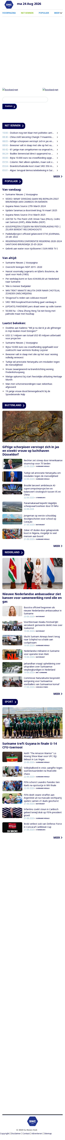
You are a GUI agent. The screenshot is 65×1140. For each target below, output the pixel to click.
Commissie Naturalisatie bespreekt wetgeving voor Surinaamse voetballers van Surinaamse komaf (42, 681)
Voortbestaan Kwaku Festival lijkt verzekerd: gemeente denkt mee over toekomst (43, 625)
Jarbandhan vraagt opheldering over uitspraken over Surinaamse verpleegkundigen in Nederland (42, 666)
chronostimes (42, 687)
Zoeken (9, 106)
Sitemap (48, 1134)
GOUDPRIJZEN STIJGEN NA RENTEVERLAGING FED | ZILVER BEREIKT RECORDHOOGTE (33, 228)
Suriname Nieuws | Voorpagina (22, 194)
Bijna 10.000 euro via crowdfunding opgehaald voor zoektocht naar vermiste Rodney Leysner (32, 349)
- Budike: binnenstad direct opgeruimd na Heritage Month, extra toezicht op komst (28, 154)
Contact (26, 1134)
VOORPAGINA (9, 13)
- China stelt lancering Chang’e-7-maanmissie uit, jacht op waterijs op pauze (28, 137)
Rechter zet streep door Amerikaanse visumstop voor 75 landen (43, 462)
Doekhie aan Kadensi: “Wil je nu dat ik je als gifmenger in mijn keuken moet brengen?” (33, 330)
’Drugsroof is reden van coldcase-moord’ (26, 298)
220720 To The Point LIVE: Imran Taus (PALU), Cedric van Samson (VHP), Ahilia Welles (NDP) (33, 221)
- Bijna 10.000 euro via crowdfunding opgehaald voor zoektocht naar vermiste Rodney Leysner (28, 158)
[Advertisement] (32, 977)
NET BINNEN (27, 13)
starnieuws (40, 498)
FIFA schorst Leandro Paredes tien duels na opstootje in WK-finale (42, 784)
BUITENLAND (13, 405)
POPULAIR (44, 13)
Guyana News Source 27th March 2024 (26, 206)
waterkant (40, 525)
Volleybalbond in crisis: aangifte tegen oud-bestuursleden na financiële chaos (43, 771)
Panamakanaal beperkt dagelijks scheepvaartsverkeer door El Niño (41, 505)
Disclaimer (16, 1134)
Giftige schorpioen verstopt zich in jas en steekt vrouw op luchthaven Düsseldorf (30, 451)
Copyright (4, 1134)
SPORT (9, 702)
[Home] (8, 4)
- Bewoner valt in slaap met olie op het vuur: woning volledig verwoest (28, 145)
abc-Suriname (41, 673)
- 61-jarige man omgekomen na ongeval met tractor (28, 149)
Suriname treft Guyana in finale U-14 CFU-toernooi (29, 746)
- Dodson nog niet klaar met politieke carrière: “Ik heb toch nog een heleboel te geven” (28, 133)
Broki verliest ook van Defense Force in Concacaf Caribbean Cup (43, 826)
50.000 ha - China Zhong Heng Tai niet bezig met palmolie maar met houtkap (31, 313)
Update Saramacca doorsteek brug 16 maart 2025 (31, 210)
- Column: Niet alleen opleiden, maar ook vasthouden (28, 162)
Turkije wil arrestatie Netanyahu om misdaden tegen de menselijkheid (42, 475)
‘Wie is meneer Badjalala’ (18, 286)
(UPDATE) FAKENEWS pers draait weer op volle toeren (33, 306)
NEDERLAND (12, 552)
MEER (56, 13)
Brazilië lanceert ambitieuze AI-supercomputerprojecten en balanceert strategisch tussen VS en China (42, 490)
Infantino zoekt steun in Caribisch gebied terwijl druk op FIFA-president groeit (43, 812)
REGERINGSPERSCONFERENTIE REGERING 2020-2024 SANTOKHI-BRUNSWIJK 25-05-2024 (34, 243)
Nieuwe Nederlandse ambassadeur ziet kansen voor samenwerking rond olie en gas (32, 598)
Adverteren (36, 1134)
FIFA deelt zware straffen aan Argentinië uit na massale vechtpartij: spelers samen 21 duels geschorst (43, 798)
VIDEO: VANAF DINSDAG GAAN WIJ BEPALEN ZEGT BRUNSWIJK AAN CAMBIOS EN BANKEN (32, 201)
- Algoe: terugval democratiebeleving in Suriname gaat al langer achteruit (28, 170)
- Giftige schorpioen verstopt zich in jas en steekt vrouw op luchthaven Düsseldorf (28, 141)
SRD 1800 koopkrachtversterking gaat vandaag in (31, 302)
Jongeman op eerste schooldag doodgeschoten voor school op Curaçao (40, 518)
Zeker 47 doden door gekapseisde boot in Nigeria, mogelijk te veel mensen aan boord (41, 533)
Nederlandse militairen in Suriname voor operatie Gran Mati (41, 653)
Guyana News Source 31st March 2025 (25, 215)
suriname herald (43, 467)
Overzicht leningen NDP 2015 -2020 (24, 267)
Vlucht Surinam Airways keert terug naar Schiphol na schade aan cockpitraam (42, 639)
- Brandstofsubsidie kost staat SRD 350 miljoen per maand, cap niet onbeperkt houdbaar (28, 166)
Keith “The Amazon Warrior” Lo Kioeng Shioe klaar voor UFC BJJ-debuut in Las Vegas (40, 756)
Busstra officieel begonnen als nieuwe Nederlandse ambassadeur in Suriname (43, 610)
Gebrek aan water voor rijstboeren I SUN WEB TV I (32, 248)
